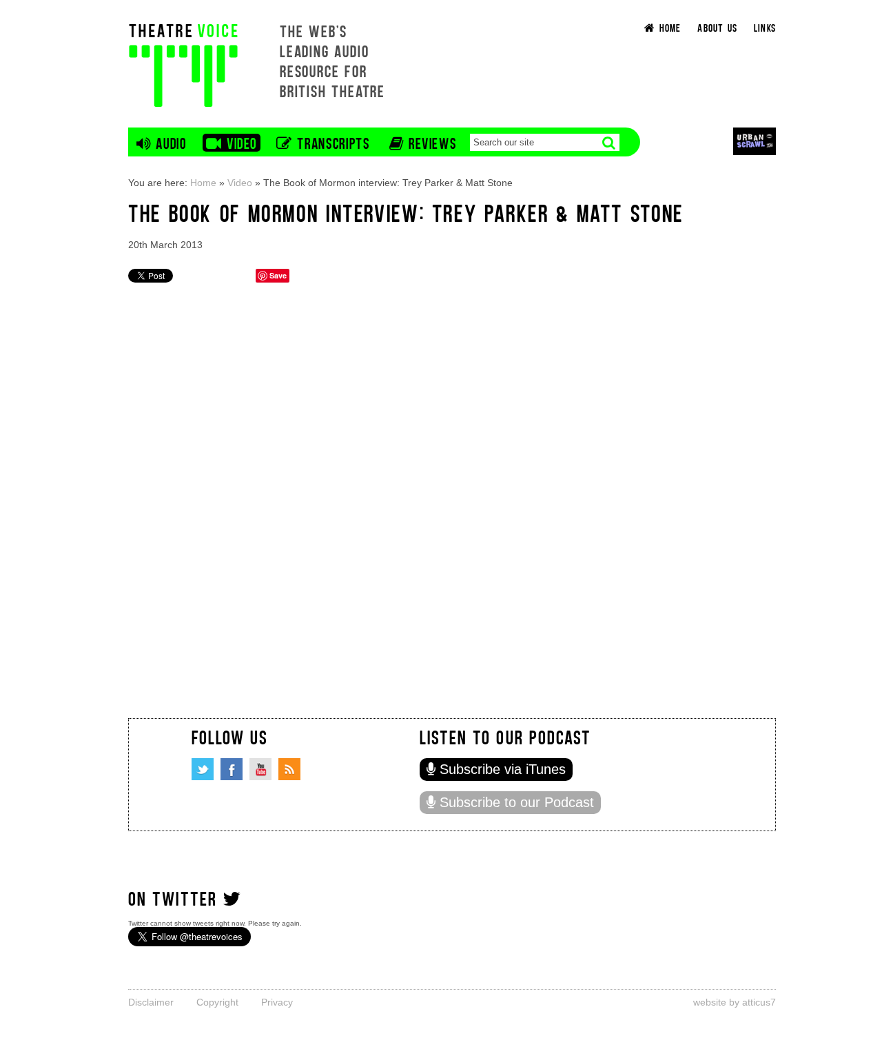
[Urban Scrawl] (754, 141)
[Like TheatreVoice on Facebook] (231, 769)
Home (203, 182)
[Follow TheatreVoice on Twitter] (203, 769)
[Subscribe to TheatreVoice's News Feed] (289, 769)
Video (239, 182)
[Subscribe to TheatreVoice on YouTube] (260, 769)
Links (765, 27)
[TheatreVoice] (183, 64)
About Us (717, 27)
